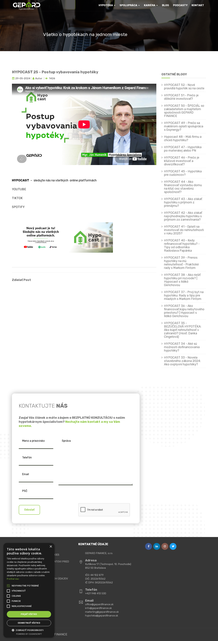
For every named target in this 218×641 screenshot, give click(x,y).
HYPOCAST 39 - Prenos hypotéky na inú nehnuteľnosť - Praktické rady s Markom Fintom (181, 263)
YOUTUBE (19, 189)
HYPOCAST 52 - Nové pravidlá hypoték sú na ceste (184, 86)
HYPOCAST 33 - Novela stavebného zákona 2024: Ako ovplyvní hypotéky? (182, 361)
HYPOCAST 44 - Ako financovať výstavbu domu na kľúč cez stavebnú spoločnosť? (183, 187)
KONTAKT (198, 5)
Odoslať (29, 509)
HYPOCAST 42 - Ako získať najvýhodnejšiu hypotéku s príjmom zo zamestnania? (183, 216)
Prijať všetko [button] (29, 614)
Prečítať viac (13, 578)
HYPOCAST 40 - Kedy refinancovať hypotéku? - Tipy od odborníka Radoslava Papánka (182, 245)
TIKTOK (17, 198)
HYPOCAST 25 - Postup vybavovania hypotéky (55, 72)
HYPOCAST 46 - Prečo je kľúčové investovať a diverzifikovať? (181, 161)
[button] (29, 630)
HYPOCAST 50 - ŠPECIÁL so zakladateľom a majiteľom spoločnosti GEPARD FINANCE (184, 111)
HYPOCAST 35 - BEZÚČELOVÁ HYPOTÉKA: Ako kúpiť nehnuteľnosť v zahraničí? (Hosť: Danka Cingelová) (182, 330)
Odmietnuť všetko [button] (29, 622)
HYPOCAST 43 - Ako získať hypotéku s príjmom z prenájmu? (183, 202)
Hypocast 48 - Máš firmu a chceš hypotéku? (182, 138)
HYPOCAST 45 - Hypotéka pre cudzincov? (183, 173)
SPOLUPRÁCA (129, 5)
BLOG (165, 5)
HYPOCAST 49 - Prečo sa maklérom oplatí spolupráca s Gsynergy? (183, 126)
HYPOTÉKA (106, 5)
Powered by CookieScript (29, 634)
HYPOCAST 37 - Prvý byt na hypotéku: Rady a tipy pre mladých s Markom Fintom (184, 295)
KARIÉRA (150, 5)
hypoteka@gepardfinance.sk (101, 615)
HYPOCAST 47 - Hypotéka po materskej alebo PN (182, 148)
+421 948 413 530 (95, 593)
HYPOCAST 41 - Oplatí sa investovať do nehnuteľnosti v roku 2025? (184, 230)
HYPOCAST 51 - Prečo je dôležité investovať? (181, 97)
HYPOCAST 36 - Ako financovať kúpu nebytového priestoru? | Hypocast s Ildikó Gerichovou (184, 311)
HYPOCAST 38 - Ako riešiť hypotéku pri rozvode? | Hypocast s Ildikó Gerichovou (182, 280)
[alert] (28, 590)
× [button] (50, 546)
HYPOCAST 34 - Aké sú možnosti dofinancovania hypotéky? (182, 347)
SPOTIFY (18, 207)
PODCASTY (180, 5)
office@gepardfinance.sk (99, 604)
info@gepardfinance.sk (98, 608)
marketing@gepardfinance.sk (102, 611)
